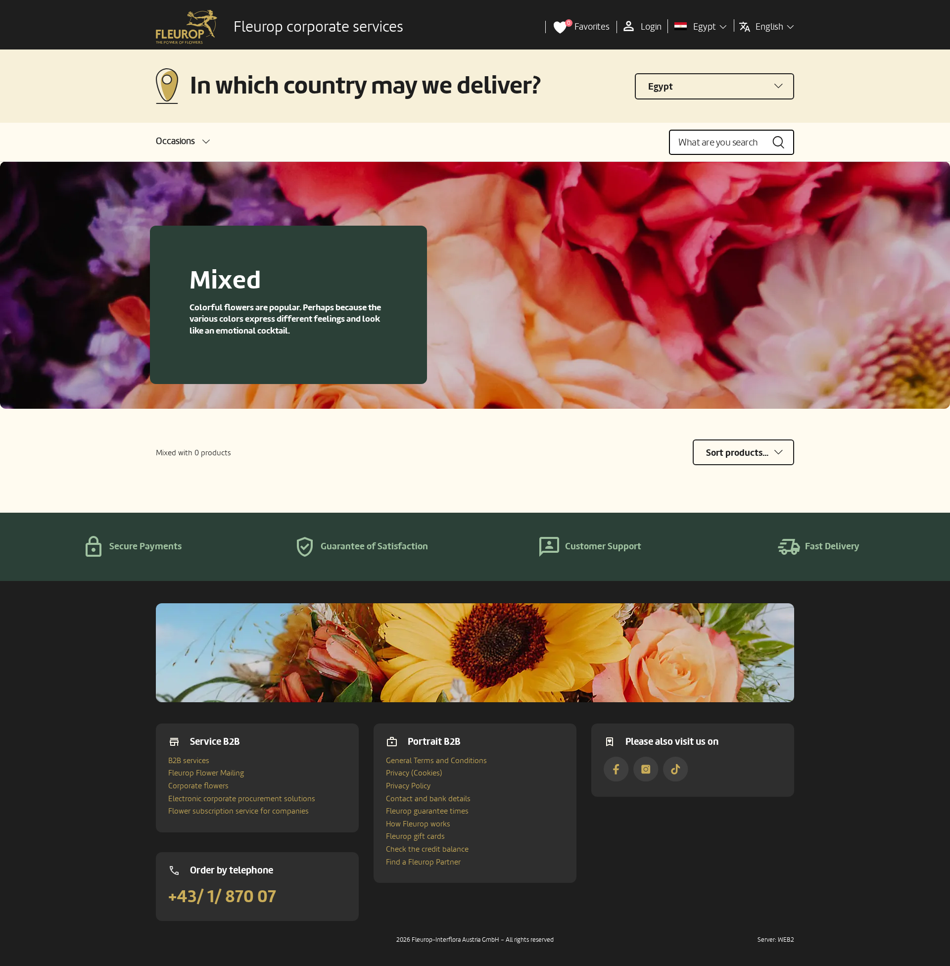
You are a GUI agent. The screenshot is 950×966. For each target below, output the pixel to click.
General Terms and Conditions (436, 760)
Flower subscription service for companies (238, 811)
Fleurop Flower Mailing (206, 773)
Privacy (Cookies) (414, 773)
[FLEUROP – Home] (186, 27)
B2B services (188, 760)
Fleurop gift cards (415, 836)
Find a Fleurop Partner (423, 862)
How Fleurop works (418, 824)
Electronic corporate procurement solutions (241, 798)
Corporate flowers (198, 785)
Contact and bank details (428, 798)
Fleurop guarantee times (427, 811)
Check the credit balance (427, 849)
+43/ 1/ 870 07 (222, 897)
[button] (183, 141)
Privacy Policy (408, 785)
